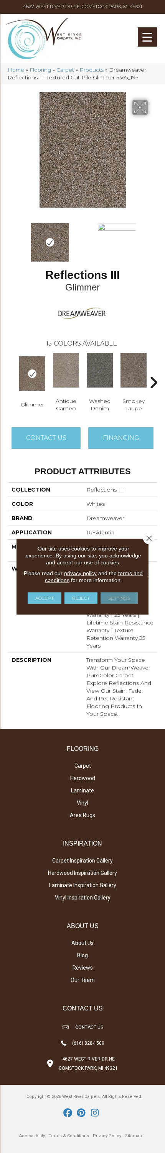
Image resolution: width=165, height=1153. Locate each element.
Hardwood (82, 778)
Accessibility (32, 1135)
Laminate (82, 790)
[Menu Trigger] (147, 37)
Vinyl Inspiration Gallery (83, 898)
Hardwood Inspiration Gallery (82, 873)
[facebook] (68, 1113)
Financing (121, 437)
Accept (44, 598)
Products (91, 70)
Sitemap (133, 1135)
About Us (82, 943)
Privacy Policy (107, 1135)
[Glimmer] (32, 373)
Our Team (83, 980)
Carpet (65, 70)
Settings (119, 598)
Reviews (83, 968)
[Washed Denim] (100, 370)
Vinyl (82, 803)
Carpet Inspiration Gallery (82, 861)
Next (153, 238)
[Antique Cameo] (66, 370)
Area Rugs (82, 815)
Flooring (40, 70)
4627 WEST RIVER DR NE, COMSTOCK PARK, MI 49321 (82, 6)
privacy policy (80, 573)
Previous (11, 238)
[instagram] (95, 1113)
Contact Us (46, 437)
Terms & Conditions (69, 1135)
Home (16, 70)
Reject (81, 598)
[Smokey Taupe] (133, 370)
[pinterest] (81, 1113)
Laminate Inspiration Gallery (82, 885)
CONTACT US (89, 1027)
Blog (82, 955)
